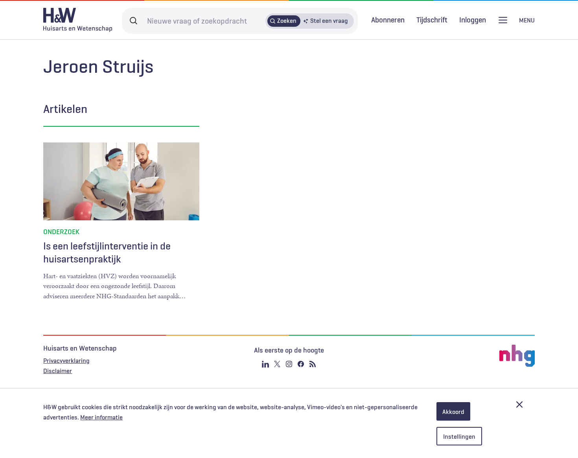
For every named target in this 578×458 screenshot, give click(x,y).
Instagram (289, 364)
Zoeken (286, 20)
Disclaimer (57, 370)
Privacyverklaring (66, 360)
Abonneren (388, 19)
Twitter (277, 364)
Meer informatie (101, 417)
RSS (313, 364)
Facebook (301, 364)
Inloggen (472, 20)
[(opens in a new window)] (453, 356)
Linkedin (265, 364)
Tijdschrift (431, 19)
